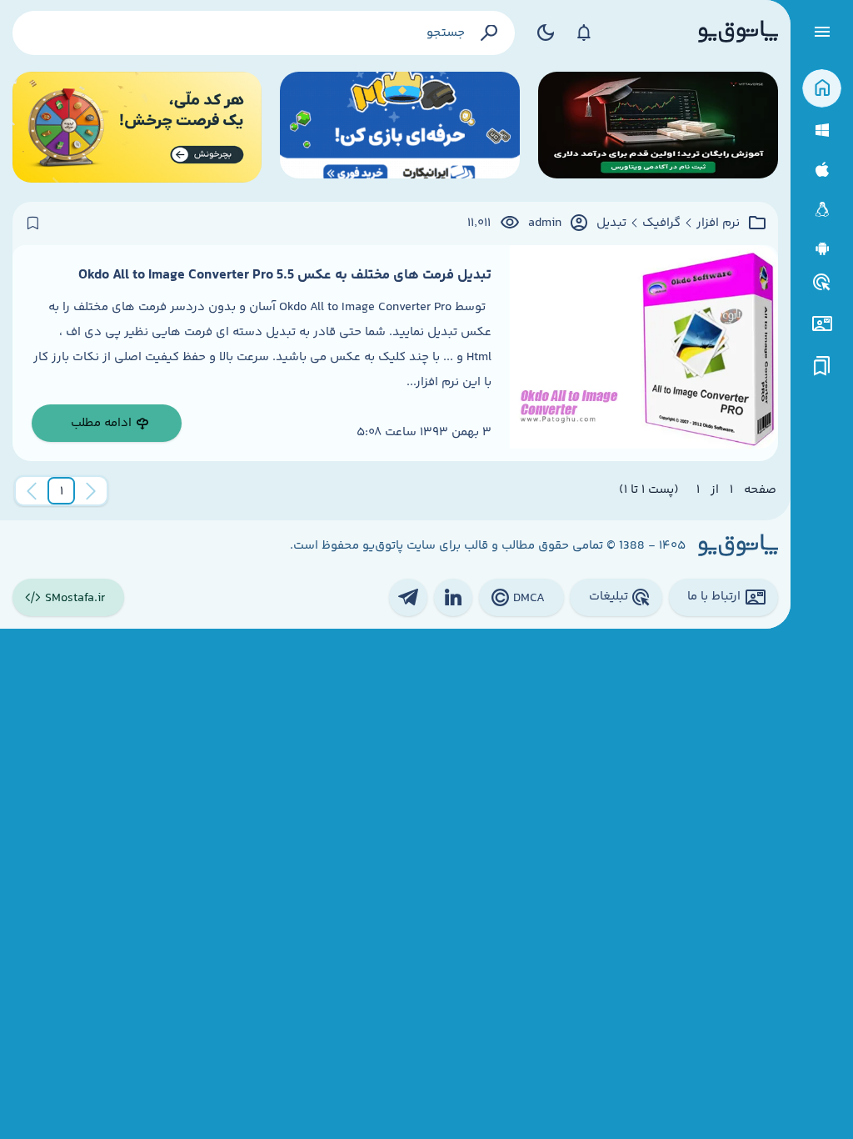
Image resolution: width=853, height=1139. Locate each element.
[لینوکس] (822, 210)
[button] (61, 491)
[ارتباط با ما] (821, 324)
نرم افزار (718, 223)
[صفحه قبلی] (91, 491)
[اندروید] (822, 249)
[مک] (822, 170)
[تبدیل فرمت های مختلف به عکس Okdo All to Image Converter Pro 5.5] (644, 353)
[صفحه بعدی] (31, 491)
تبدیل (611, 223)
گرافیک (661, 223)
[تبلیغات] (822, 282)
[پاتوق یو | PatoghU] (738, 32)
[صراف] (137, 127)
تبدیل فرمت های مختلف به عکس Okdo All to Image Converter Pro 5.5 (284, 275)
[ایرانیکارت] (400, 127)
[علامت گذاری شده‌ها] (822, 366)
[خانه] (821, 88)
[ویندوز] (822, 130)
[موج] (658, 127)
